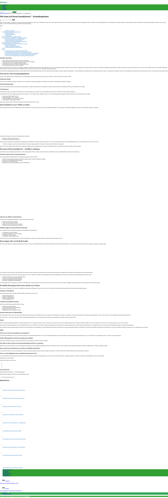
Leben (4, 6)
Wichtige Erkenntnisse (10, 30)
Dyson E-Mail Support (7, 469)
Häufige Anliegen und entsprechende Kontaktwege (15, 41)
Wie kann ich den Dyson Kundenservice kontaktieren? (16, 50)
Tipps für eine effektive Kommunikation (13, 40)
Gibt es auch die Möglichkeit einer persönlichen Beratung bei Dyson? (19, 55)
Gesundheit (5, 5)
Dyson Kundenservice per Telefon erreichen (12, 36)
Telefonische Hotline (9, 33)
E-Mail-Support (8, 35)
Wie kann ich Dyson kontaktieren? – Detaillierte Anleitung (15, 37)
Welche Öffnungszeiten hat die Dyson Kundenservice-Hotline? (18, 52)
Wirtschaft (5, 8)
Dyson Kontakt (6, 472)
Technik (4, 9)
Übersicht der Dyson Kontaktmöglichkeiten (12, 31)
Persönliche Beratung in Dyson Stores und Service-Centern (15, 43)
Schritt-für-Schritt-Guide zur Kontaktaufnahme (15, 39)
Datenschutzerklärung (7, 494)
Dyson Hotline (6, 471)
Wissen (4, 7)
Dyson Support (6, 474)
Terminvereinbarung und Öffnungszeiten (13, 47)
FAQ (4, 49)
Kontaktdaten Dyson (7, 475)
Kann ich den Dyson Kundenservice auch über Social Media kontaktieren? (20, 54)
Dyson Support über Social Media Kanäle (11, 42)
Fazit (4, 48)
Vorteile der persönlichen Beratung (12, 46)
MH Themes (27, 496)
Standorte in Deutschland (10, 44)
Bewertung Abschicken (5, 369)
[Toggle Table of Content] (1, 28)
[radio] (85, 362)
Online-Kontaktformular (10, 34)
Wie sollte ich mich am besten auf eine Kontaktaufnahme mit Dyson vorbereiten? (22, 53)
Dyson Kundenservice (7, 473)
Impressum (5, 492)
